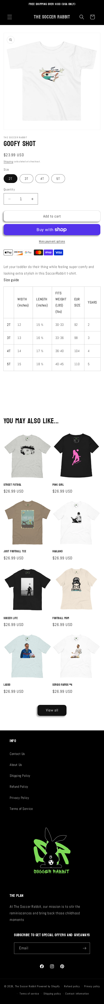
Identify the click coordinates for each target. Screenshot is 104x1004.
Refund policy (72, 986)
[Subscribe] (84, 948)
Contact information (77, 993)
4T (42, 178)
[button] (9, 17)
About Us (16, 764)
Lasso (7, 685)
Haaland (57, 552)
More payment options (52, 241)
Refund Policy (19, 786)
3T (26, 178)
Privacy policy (92, 986)
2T (10, 178)
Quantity (9, 189)
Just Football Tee (15, 552)
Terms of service (29, 993)
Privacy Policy (19, 798)
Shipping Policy (20, 775)
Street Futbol (13, 485)
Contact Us (17, 754)
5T (58, 178)
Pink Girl (58, 485)
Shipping (8, 161)
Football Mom (60, 618)
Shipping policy (52, 993)
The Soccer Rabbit (26, 986)
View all (52, 710)
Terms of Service (21, 808)
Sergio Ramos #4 (62, 685)
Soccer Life (11, 618)
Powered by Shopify (48, 986)
